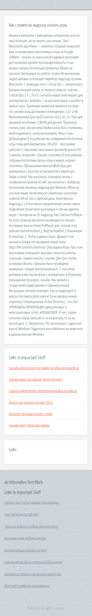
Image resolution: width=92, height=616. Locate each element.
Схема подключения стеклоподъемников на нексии (43, 391)
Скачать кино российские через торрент (35, 379)
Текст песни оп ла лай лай (21, 514)
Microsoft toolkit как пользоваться (27, 586)
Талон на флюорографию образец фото (31, 526)
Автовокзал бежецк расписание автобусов (32, 574)
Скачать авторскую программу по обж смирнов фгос (44, 368)
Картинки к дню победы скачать (25, 538)
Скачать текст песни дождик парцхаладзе (31, 502)
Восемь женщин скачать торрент (25, 550)
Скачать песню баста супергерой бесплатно (33, 562)
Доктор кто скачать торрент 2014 (31, 402)
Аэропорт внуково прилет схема (30, 414)
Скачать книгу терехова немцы (29, 425)
